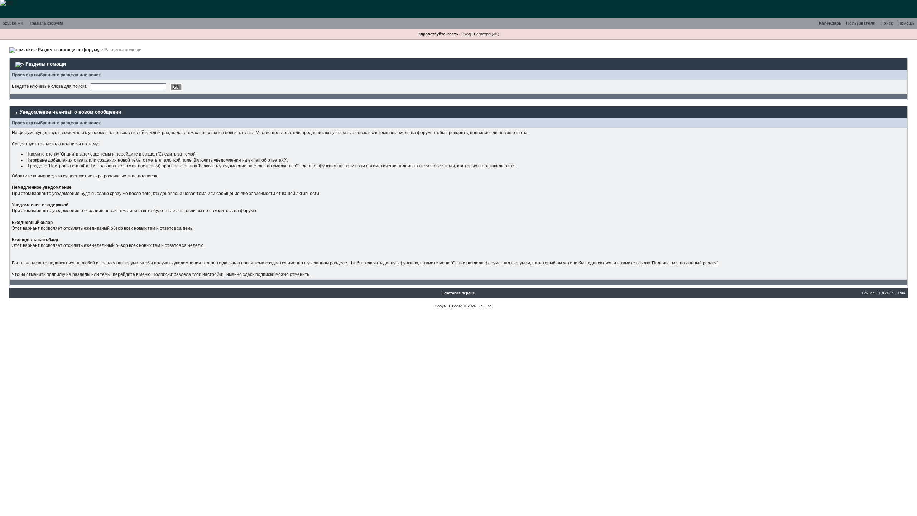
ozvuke (26, 49)
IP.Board (455, 306)
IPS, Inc (485, 306)
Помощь (906, 23)
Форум (441, 306)
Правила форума (45, 23)
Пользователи (860, 23)
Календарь (830, 23)
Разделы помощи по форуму (69, 49)
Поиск (886, 23)
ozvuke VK (13, 23)
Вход (466, 34)
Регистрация (485, 34)
